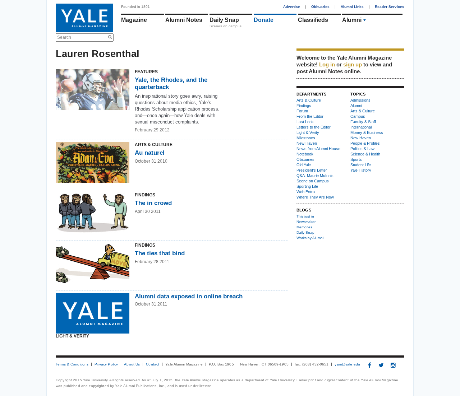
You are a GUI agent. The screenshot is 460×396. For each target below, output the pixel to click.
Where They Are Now (315, 197)
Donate (263, 20)
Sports (356, 159)
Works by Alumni (309, 238)
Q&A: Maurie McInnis (315, 175)
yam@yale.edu (347, 364)
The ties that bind (160, 253)
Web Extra (305, 192)
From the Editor (309, 116)
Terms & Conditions (72, 364)
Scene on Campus (312, 181)
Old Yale (303, 165)
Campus (357, 116)
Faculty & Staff (363, 122)
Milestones (305, 138)
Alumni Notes (183, 20)
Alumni (352, 20)
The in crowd (153, 203)
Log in (327, 64)
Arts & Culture (308, 100)
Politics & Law (362, 148)
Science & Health (365, 154)
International (361, 127)
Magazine (134, 20)
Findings (303, 105)
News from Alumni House (318, 148)
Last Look (305, 122)
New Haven (306, 143)
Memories (304, 227)
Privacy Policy (106, 364)
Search (64, 37)
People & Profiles (365, 143)
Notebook (304, 154)
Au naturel (150, 152)
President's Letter (311, 170)
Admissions (360, 100)
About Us (132, 364)
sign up (352, 64)
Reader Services (389, 7)
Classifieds (313, 20)
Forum (302, 111)
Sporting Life (307, 186)
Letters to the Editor (313, 127)
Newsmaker (306, 222)
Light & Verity (307, 132)
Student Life (360, 165)
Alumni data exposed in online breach (189, 296)
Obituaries (320, 7)
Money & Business (366, 132)
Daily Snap (224, 20)
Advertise (291, 7)
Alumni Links (352, 7)
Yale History (360, 170)
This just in (305, 216)
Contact (152, 364)
